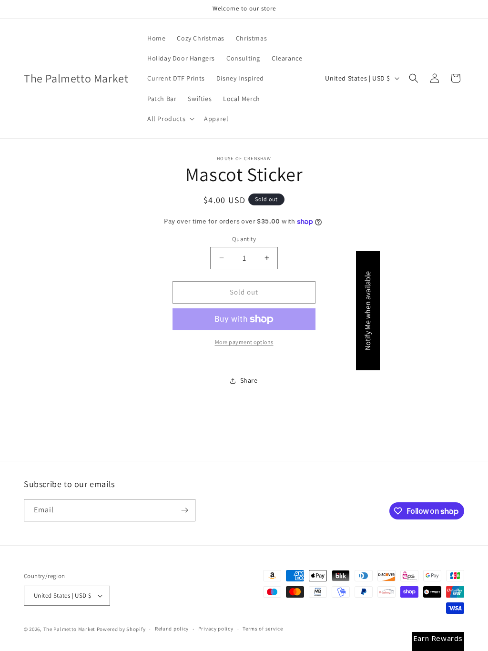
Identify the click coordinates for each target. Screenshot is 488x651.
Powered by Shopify (121, 629)
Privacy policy (216, 628)
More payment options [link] (244, 342)
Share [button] (249, 380)
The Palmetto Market (69, 629)
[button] (170, 119)
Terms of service (263, 628)
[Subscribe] (184, 510)
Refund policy (172, 628)
